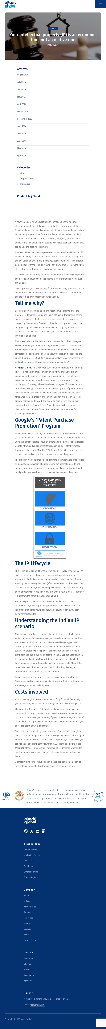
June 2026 (21, 89)
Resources (28, 918)
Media (26, 934)
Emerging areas (31, 872)
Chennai (27, 964)
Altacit (53, 29)
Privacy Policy (30, 940)
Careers (27, 929)
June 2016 (21, 141)
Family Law (29, 866)
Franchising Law (31, 877)
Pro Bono (28, 912)
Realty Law (29, 861)
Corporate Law (27, 178)
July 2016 (21, 133)
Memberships (30, 907)
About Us (28, 896)
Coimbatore (29, 975)
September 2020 (24, 119)
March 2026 (22, 111)
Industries (28, 901)
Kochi (26, 969)
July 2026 (21, 82)
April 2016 (21, 156)
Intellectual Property (33, 855)
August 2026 (22, 75)
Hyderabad (29, 980)
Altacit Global (24, 367)
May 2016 (21, 148)
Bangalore (28, 958)
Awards (27, 923)
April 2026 (21, 104)
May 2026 (21, 97)
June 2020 (21, 126)
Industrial (25, 184)
